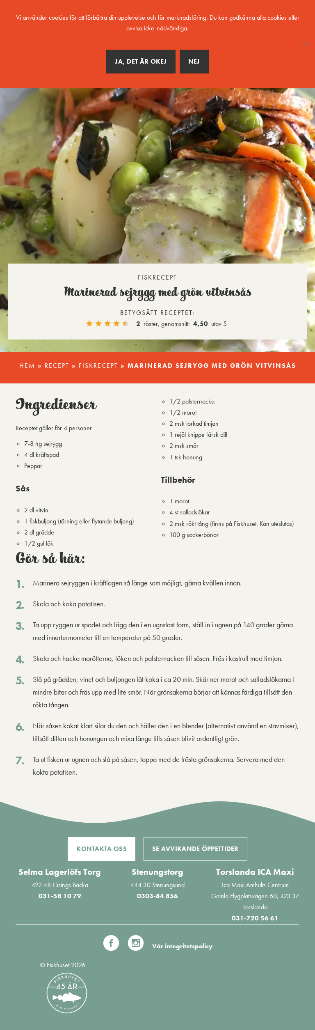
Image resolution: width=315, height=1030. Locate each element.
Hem (27, 365)
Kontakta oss (101, 848)
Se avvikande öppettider (195, 848)
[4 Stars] (116, 323)
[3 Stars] (107, 323)
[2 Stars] (98, 323)
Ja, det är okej (141, 61)
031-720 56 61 (255, 918)
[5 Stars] (125, 323)
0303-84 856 (157, 896)
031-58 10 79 (60, 896)
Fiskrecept (98, 365)
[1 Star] (89, 323)
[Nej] (305, 44)
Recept (57, 365)
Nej (194, 61)
